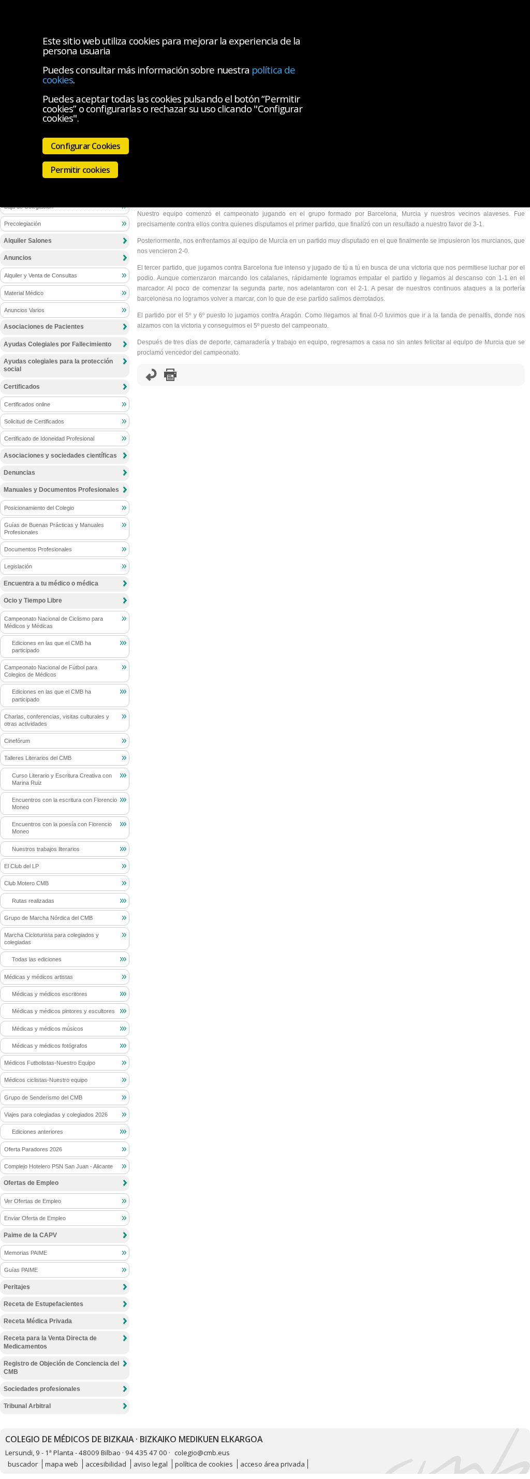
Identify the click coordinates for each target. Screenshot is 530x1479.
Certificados (22, 386)
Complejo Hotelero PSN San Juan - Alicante (58, 1166)
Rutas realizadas (33, 901)
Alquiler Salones (28, 240)
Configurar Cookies (86, 146)
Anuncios (18, 257)
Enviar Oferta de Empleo (35, 1218)
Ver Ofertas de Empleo (32, 1201)
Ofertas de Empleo (31, 1183)
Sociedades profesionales (42, 1389)
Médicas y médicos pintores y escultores (63, 1011)
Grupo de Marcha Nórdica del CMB (48, 918)
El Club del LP (21, 866)
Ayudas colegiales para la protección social (58, 365)
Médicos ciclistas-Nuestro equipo (45, 1080)
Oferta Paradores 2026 (33, 1149)
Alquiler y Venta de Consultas (40, 275)
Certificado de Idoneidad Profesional (49, 438)
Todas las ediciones (37, 959)
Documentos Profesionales (38, 549)
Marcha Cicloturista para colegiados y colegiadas (51, 938)
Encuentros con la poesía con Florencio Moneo (62, 827)
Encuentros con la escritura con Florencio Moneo (64, 803)
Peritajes (17, 1287)
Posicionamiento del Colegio (39, 508)
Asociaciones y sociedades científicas (60, 455)
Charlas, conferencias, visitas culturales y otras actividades (56, 720)
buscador (23, 1464)
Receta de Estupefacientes (43, 1304)
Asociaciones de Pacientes (44, 326)
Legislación (18, 566)
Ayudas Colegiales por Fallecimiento (57, 344)
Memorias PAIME (25, 1253)
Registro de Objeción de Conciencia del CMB (61, 1367)
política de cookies (204, 1464)
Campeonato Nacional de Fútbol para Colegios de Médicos (50, 671)
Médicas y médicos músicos (47, 1029)
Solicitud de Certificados (34, 421)
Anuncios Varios (24, 310)
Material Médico (23, 293)
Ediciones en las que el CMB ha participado (51, 646)
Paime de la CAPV (30, 1235)
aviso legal (151, 1464)
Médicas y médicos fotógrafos (49, 1046)
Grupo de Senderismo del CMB (43, 1097)
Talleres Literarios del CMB (37, 758)
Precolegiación (22, 224)
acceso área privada (272, 1464)
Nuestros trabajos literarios (46, 849)
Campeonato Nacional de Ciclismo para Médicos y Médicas (53, 622)
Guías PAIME (21, 1270)
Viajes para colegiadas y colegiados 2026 (56, 1114)
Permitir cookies (80, 169)
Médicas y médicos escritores (49, 994)
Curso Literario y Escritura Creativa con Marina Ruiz (62, 779)
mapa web (61, 1464)
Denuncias (19, 472)
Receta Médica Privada (38, 1321)
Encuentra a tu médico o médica (51, 583)
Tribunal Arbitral (27, 1406)
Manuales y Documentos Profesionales (61, 489)
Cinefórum (17, 741)
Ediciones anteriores (37, 1132)
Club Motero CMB (26, 883)
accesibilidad (105, 1464)
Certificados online (27, 404)
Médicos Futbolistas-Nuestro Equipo (49, 1063)
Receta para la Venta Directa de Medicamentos (50, 1342)
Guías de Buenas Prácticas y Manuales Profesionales (54, 528)
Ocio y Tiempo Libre (33, 600)
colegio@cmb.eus (202, 1452)
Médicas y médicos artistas (38, 977)
